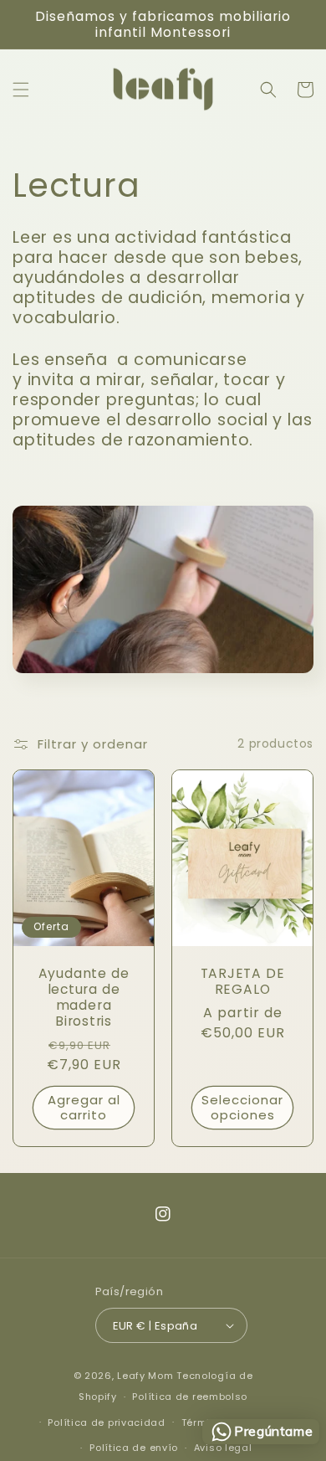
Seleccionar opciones (242, 1107)
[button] (21, 89)
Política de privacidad (106, 1422)
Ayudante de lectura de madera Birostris (84, 997)
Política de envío (133, 1447)
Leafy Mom (145, 1375)
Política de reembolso (189, 1396)
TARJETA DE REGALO (243, 981)
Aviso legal (223, 1447)
